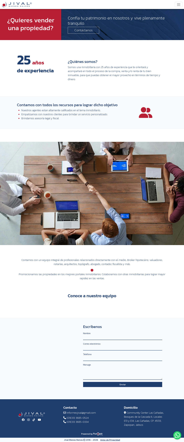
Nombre (87, 333)
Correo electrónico (91, 343)
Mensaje (87, 364)
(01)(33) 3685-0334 (77, 422)
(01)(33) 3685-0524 (77, 418)
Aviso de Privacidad (110, 439)
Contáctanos (83, 30)
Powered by (87, 433)
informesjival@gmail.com (81, 413)
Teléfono (87, 354)
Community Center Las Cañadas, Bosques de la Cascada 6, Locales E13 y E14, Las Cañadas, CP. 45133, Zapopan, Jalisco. (144, 419)
